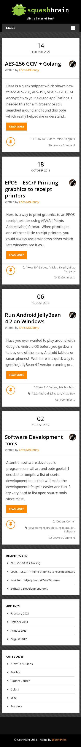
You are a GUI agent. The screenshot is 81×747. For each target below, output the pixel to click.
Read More (18, 127)
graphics (51, 528)
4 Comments (67, 399)
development (37, 528)
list (72, 528)
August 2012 (19, 639)
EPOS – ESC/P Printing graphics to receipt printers (31, 189)
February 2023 (20, 613)
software (69, 531)
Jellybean (55, 393)
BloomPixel (59, 740)
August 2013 (19, 630)
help (61, 528)
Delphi (63, 267)
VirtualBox (68, 393)
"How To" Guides (45, 139)
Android (44, 393)
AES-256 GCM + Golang (33, 63)
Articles (53, 267)
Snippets (69, 139)
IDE (67, 528)
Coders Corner (65, 521)
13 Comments (66, 277)
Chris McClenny (29, 70)
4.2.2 (34, 393)
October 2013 (19, 622)
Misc (60, 139)
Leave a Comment (64, 145)
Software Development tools (34, 440)
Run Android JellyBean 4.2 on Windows (33, 318)
